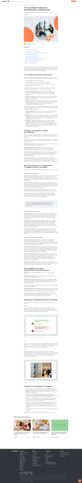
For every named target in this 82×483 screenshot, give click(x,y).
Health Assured (36, 345)
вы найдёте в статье (52, 412)
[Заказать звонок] (80, 481)
